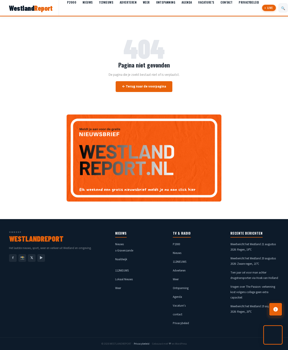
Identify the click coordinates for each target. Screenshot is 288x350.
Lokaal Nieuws (124, 279)
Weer (146, 2)
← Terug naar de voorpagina (144, 86)
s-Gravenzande (124, 251)
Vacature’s (206, 2)
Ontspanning (165, 2)
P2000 (71, 2)
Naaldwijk (121, 259)
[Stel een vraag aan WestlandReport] (273, 335)
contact (226, 2)
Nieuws (88, 2)
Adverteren (128, 2)
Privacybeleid (249, 2)
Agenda (187, 2)
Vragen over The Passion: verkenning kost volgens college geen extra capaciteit (252, 292)
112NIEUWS (106, 2)
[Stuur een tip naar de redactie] (276, 309)
